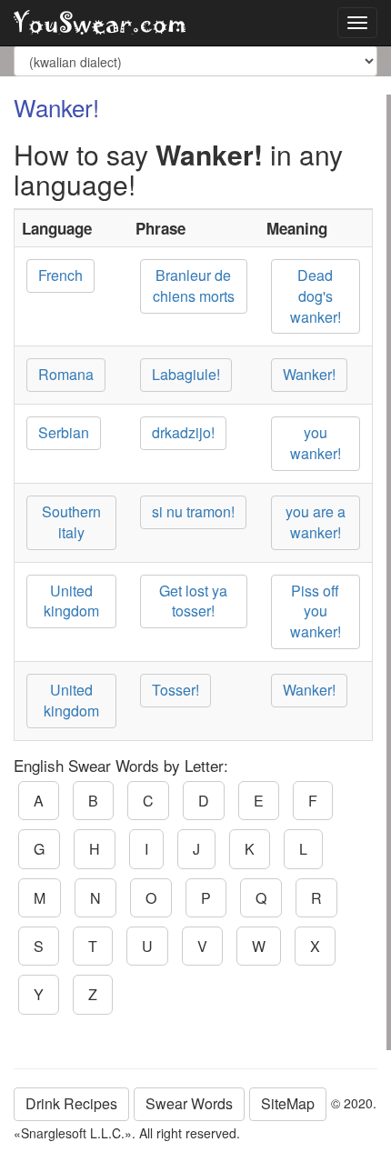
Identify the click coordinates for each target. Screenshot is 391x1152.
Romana (66, 374)
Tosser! (175, 689)
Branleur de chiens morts (194, 285)
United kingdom (71, 601)
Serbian (63, 432)
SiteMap (288, 1103)
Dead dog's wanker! (315, 296)
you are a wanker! (316, 522)
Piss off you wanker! (315, 611)
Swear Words (189, 1103)
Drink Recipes (71, 1103)
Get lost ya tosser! (193, 601)
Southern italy (71, 522)
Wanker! (309, 374)
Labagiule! (186, 374)
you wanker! (315, 443)
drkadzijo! (183, 432)
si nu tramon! (193, 511)
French (60, 275)
